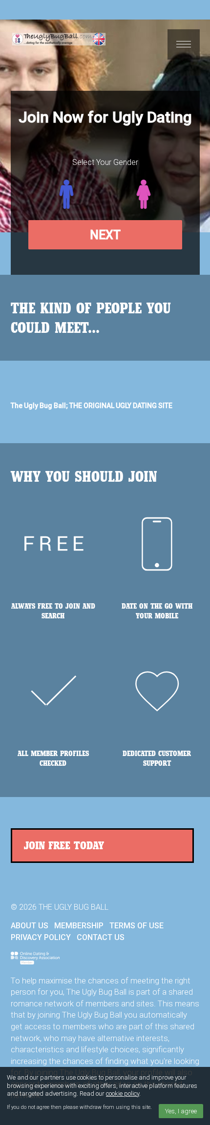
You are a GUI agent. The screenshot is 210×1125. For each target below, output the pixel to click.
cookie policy (122, 1093)
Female (143, 194)
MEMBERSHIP (79, 925)
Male (66, 194)
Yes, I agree (181, 1111)
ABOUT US (29, 925)
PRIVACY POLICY (41, 937)
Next (105, 235)
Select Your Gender (105, 162)
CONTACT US (101, 937)
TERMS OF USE (136, 925)
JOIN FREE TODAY (64, 845)
